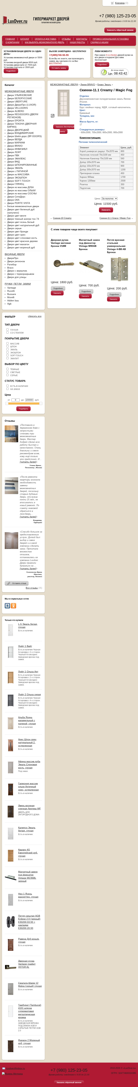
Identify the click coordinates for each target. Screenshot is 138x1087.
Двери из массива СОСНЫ (22, 193)
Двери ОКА (13, 199)
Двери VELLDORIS (17, 108)
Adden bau (13, 300)
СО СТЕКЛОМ (17, 333)
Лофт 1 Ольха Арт (28, 671)
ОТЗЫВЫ (66, 39)
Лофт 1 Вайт (25, 646)
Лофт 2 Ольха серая (29, 694)
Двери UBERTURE (17, 101)
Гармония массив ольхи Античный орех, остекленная (28, 786)
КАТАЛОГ (24, 39)
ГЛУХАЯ (14, 330)
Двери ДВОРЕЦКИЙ (18, 130)
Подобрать (23, 409)
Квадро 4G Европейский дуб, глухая (28, 852)
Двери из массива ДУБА (20, 187)
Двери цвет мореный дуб (21, 247)
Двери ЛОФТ (14, 152)
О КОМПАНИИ (12, 42)
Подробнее (11, 71)
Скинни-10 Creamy (62, 218)
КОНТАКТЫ (81, 39)
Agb (9, 303)
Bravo (10, 267)
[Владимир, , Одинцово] (11, 495)
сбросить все (34, 316)
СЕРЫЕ (14, 375)
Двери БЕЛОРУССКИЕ (19, 98)
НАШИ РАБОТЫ (77, 42)
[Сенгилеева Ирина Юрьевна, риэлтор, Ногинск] (11, 550)
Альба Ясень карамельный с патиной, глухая (27, 720)
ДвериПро (12, 258)
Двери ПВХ (13, 155)
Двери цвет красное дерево (22, 241)
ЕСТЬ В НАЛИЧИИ (19, 386)
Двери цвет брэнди (17, 231)
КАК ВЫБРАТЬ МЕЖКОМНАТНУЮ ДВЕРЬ (44, 42)
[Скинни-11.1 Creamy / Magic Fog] (63, 103)
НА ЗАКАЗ (15, 389)
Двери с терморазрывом (20, 274)
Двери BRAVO (15, 145)
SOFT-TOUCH (16, 355)
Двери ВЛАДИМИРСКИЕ (20, 133)
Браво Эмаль (104, 84)
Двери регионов (16, 261)
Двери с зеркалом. (17, 270)
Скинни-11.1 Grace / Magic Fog (115, 218)
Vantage (11, 287)
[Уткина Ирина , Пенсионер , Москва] (11, 443)
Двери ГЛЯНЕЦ (15, 184)
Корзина (120, 3)
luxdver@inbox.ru (15, 1068)
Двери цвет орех (16, 234)
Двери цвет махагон (18, 244)
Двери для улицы (16, 277)
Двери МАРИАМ (16, 142)
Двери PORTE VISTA (18, 203)
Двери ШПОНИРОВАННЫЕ (22, 164)
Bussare (11, 294)
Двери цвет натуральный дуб (23, 225)
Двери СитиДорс (16, 196)
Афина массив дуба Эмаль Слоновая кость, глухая (29, 764)
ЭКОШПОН (15, 353)
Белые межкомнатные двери (23, 206)
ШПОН (13, 346)
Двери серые (14, 228)
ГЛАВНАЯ (10, 39)
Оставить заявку (59, 68)
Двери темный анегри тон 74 (23, 219)
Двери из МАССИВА (18, 174)
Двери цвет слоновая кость (22, 238)
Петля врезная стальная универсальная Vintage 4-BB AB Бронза (116, 246)
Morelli (10, 297)
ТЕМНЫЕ (14, 369)
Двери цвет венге (16, 215)
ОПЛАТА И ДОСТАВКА (45, 39)
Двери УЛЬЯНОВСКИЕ (19, 95)
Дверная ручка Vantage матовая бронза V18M (61, 243)
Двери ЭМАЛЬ (15, 168)
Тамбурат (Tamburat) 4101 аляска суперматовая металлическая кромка (29, 1011)
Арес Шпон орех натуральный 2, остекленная (27, 742)
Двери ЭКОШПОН (17, 177)
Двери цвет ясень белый (20, 222)
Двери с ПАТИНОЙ (17, 171)
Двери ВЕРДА (14, 139)
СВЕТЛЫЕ (15, 372)
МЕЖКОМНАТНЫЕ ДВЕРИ (64, 84)
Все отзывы (32, 588)
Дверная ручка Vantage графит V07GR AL (27, 964)
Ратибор (11, 264)
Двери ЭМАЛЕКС (16, 158)
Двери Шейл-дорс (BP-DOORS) (24, 136)
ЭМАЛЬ (14, 349)
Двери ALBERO (15, 111)
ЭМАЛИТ (14, 358)
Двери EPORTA (15, 120)
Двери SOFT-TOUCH (18, 180)
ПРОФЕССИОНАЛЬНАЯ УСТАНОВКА (111, 39)
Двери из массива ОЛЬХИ (21, 190)
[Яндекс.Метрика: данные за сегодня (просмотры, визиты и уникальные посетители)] (12, 1073)
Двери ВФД (13, 161)
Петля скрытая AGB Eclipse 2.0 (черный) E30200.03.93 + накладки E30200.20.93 (29, 921)
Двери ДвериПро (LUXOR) (21, 104)
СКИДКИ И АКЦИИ (99, 42)
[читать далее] (28, 462)
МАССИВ (14, 344)
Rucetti (11, 291)
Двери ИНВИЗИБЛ (17, 149)
